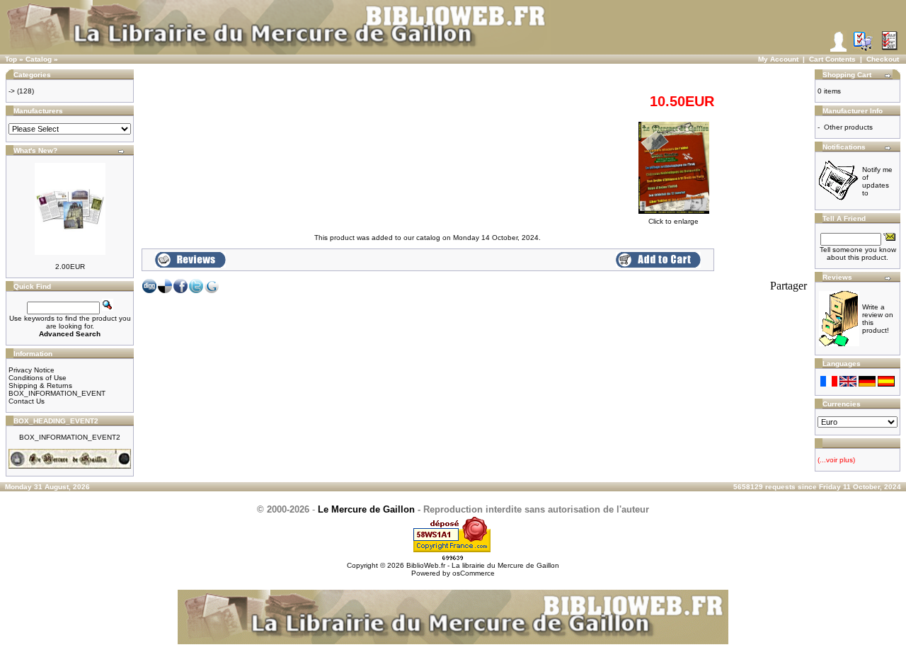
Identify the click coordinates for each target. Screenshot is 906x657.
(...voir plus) (836, 460)
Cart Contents (832, 59)
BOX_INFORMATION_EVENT (56, 393)
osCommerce (473, 573)
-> (11, 91)
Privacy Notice (31, 370)
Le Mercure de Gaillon (366, 509)
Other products (848, 127)
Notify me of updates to (877, 181)
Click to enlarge (673, 221)
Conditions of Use (37, 378)
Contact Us (26, 401)
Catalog (38, 59)
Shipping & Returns (40, 385)
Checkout (882, 59)
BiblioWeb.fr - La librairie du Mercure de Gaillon (482, 565)
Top (11, 59)
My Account (778, 59)
